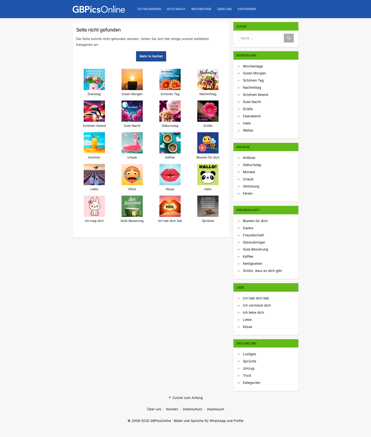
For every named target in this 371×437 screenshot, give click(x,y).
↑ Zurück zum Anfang (185, 398)
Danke (248, 228)
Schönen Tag (253, 80)
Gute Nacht (176, 9)
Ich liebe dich (253, 312)
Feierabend (252, 116)
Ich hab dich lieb (256, 298)
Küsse (247, 327)
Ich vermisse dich (257, 305)
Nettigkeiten (252, 264)
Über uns (224, 9)
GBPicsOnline (160, 421)
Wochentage (201, 9)
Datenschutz (192, 409)
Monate (249, 172)
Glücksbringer (254, 242)
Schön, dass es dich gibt (262, 271)
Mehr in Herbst (151, 56)
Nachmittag (252, 87)
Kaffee (248, 256)
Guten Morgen (149, 9)
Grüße (248, 109)
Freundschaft (253, 235)
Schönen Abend (255, 95)
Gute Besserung (255, 249)
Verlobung (251, 186)
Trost (247, 375)
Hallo (247, 123)
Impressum (215, 409)
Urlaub (248, 179)
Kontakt (172, 409)
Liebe (247, 320)
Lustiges (249, 354)
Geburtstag (252, 165)
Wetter (248, 130)
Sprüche (249, 361)
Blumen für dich (255, 221)
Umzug (248, 368)
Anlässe (249, 158)
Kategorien (247, 9)
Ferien (248, 193)
